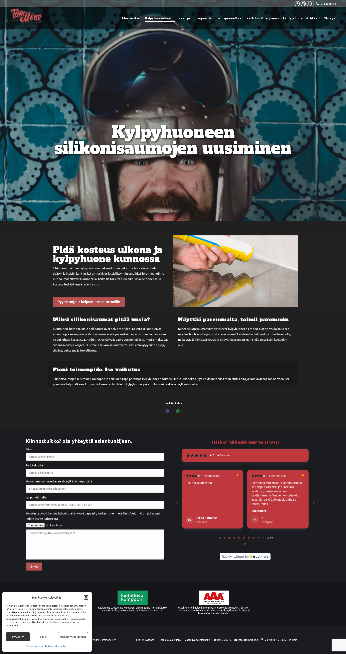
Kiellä (43, 636)
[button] (86, 597)
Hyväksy (18, 636)
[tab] (219, 537)
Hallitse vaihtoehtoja (73, 636)
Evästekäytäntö (34, 646)
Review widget (233, 557)
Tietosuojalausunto (55, 646)
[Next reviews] (313, 503)
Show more (193, 510)
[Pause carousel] (245, 544)
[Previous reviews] (176, 503)
